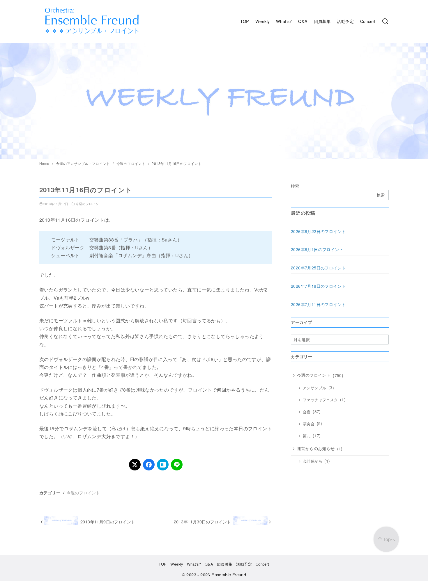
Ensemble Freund (228, 574)
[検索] (385, 21)
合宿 (307, 412)
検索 (295, 186)
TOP (244, 21)
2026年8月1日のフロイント (317, 249)
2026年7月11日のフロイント (318, 304)
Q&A (302, 21)
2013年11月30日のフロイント (202, 521)
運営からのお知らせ (316, 448)
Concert (368, 21)
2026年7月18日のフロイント (318, 286)
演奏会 (308, 424)
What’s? (284, 21)
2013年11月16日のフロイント (176, 163)
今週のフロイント (131, 163)
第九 (307, 435)
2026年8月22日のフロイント (318, 231)
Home (44, 163)
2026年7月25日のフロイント (318, 268)
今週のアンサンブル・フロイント (83, 163)
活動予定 (345, 21)
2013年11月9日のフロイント (107, 521)
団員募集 (322, 21)
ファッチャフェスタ (320, 399)
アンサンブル (314, 387)
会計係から (312, 461)
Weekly (262, 21)
